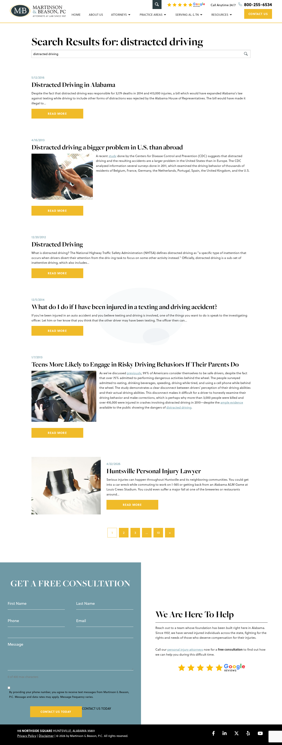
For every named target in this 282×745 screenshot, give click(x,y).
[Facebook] (213, 733)
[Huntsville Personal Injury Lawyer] (66, 485)
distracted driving (178, 407)
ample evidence (231, 402)
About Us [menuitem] (96, 15)
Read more (57, 113)
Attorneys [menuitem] (119, 15)
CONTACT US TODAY (55, 712)
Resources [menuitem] (219, 15)
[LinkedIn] (225, 733)
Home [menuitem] (76, 15)
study (112, 156)
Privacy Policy (26, 736)
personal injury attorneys (185, 649)
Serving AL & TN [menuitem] (187, 15)
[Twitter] (236, 733)
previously (134, 373)
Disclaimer (46, 736)
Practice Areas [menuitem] (151, 15)
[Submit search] (246, 54)
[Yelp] (248, 733)
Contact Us (258, 14)
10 (158, 533)
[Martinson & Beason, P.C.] (38, 11)
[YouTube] (260, 733)
